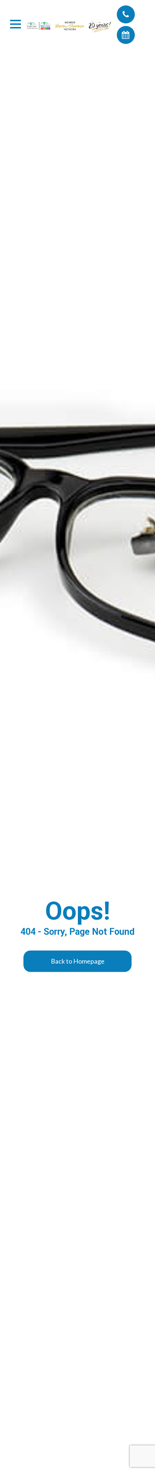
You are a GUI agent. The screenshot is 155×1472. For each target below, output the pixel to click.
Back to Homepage (78, 961)
